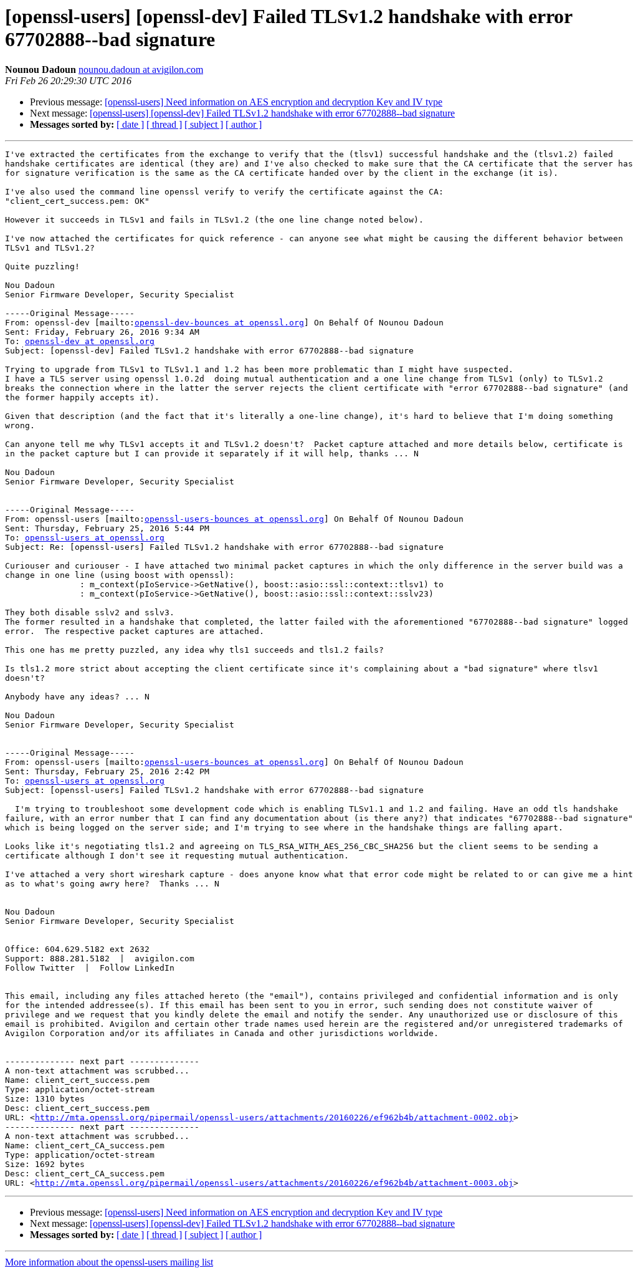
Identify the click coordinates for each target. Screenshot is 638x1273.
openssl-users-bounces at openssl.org (234, 519)
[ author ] (244, 124)
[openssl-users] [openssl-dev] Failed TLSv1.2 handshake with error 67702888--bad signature (272, 113)
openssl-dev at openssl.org (90, 341)
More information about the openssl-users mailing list (109, 1262)
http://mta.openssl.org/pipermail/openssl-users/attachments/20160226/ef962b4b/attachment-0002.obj (274, 1117)
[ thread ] (164, 124)
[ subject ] (203, 124)
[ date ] (130, 124)
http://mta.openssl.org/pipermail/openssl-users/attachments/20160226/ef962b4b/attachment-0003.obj (274, 1183)
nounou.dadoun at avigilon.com (141, 69)
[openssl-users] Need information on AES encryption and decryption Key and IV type (273, 102)
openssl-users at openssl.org (94, 537)
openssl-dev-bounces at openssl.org (219, 322)
